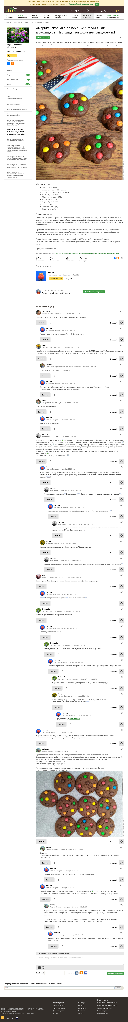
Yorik (43, 575)
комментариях (75, 719)
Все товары (81, 1003)
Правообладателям (103, 1011)
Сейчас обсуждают (13, 89)
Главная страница (58, 1003)
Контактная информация (104, 1008)
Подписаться (12, 56)
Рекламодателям (102, 1013)
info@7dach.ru (11, 1011)
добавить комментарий (115, 973)
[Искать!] (71, 10)
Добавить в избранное (95, 292)
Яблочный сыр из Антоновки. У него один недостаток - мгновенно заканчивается (15, 174)
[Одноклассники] (12, 63)
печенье (75, 253)
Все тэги (80, 1013)
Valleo (44, 400)
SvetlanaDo (46, 609)
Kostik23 (45, 434)
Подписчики (17, 75)
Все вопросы (82, 1008)
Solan (44, 345)
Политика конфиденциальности (107, 1005)
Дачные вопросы (58, 1011)
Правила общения (102, 1000)
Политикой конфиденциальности (81, 4)
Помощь (55, 1013)
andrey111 (46, 749)
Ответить (41, 323)
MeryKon (49, 328)
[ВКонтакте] (8, 63)
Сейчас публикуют (59, 1005)
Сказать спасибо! (56, 279)
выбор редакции (88, 253)
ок (97, 4)
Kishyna (49, 541)
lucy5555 (49, 364)
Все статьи (81, 1011)
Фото (17, 84)
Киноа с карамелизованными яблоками (14, 98)
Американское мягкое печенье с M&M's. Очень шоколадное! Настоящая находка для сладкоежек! (16, 132)
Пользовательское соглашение (107, 1003)
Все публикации (17, 79)
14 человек (66, 293)
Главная (9, 70)
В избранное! (44, 38)
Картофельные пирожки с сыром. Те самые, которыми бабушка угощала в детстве (17, 158)
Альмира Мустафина (49, 293)
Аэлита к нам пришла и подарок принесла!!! (15, 114)
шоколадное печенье (113, 253)
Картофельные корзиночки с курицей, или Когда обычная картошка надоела (17, 165)
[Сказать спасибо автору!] (121, 322)
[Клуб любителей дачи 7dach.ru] (11, 9)
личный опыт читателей (60, 253)
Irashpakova (46, 311)
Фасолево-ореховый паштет (17, 109)
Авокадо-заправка (13, 104)
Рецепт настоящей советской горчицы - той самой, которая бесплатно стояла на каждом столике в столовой (17, 148)
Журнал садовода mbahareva (14, 45)
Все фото (81, 1005)
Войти (120, 11)
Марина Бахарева (20, 51)
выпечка (81, 253)
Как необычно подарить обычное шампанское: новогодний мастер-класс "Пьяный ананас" (16, 122)
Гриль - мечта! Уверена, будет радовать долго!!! (15, 139)
